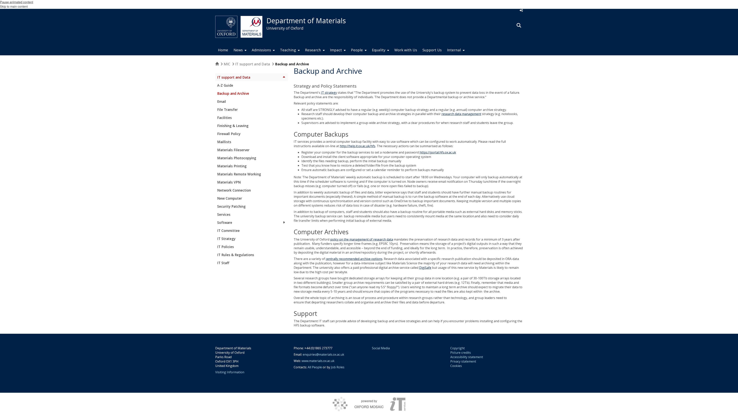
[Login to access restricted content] (521, 10)
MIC (227, 63)
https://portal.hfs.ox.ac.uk (438, 152)
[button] (519, 25)
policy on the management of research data (361, 239)
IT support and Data (252, 63)
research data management (461, 114)
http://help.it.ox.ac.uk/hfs (357, 146)
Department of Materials (306, 20)
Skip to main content (14, 6)
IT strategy (329, 92)
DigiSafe (425, 268)
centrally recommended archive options (354, 259)
